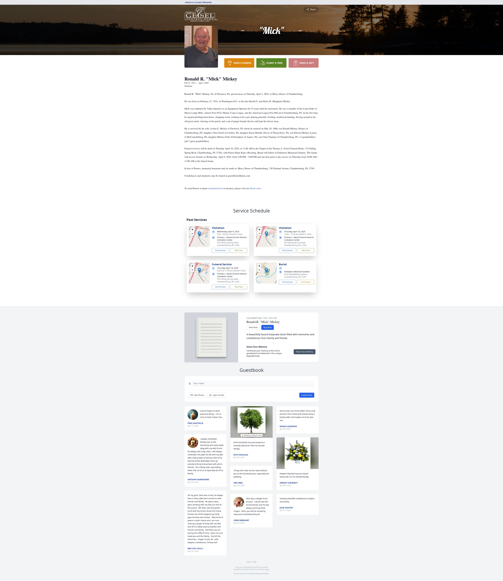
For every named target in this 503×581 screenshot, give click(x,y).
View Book (253, 327)
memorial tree (216, 188)
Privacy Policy (244, 569)
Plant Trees (239, 250)
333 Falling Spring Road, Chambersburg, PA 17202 (228, 243)
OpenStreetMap (254, 573)
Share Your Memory (304, 351)
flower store (255, 188)
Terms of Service (259, 569)
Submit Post (307, 395)
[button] (199, 234)
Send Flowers (306, 282)
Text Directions (220, 250)
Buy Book (268, 327)
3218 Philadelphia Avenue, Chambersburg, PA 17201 (295, 275)
